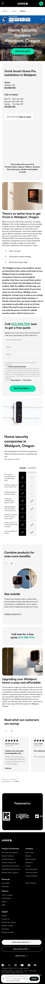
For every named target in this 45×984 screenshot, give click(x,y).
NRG (3, 905)
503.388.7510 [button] (9, 107)
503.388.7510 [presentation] (41, 4)
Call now (11, 22)
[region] (20, 978)
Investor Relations (31, 876)
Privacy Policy (27, 380)
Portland (8, 167)
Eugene (21, 167)
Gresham (36, 167)
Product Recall (32, 971)
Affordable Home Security (11, 869)
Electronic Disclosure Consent (17, 366)
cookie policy (17, 978)
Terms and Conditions (7, 971)
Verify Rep (5, 929)
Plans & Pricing (30, 883)
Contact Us (6, 919)
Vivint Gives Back (31, 869)
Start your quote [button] (22, 51)
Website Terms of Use (17, 972)
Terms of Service (15, 380)
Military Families (7, 926)
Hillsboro (28, 167)
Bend (9, 169)
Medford (24, 169)
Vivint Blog (5, 883)
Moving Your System (9, 922)
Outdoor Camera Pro (9, 863)
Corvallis (22, 172)
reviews (6, 781)
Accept (34, 978)
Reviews (28, 856)
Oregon (14, 11)
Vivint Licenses (6, 972)
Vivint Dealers (6, 898)
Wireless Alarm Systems (10, 873)
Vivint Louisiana (7, 895)
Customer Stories (31, 873)
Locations (5, 11)
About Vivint (29, 853)
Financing (5, 886)
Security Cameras (8, 856)
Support (4, 916)
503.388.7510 (10, 88)
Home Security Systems (10, 853)
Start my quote (25, 117)
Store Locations (30, 859)
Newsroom (29, 863)
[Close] (3, 978)
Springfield (33, 169)
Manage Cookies (7, 932)
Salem (14, 167)
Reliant (4, 902)
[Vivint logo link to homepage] (22, 3)
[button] (3, 4)
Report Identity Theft (20, 949)
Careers (28, 866)
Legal (25, 971)
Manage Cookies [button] (15, 980)
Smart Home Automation (10, 866)
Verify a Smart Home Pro (20, 942)
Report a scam (20, 956)
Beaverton (16, 169)
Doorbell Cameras (8, 859)
